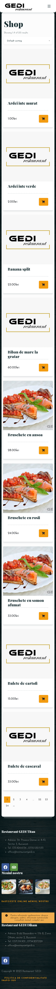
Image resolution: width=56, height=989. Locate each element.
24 (7, 806)
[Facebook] (5, 867)
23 (46, 799)
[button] (28, 917)
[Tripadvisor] (14, 867)
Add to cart (43, 119)
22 (39, 799)
